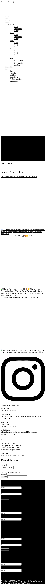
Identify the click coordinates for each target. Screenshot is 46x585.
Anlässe (17, 65)
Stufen (7, 23)
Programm (18, 29)
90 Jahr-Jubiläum (16, 79)
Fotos (7, 19)
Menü (3, 13)
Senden (4, 477)
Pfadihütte (9, 67)
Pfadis (12, 41)
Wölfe (12, 33)
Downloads (14, 77)
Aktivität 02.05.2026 (8, 410)
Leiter (16, 31)
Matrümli (13, 75)
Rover (12, 57)
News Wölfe (5, 440)
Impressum (14, 81)
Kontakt (8, 21)
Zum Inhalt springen (8, 2)
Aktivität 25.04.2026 (8, 426)
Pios (11, 49)
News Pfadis (5, 408)
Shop (12, 71)
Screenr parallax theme (9, 583)
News (7, 17)
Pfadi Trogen (11, 7)
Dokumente (18, 63)
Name (3, 465)
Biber (12, 25)
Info (6, 69)
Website (3, 474)
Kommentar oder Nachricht (11, 472)
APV (12, 59)
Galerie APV (18, 61)
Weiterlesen (5, 160)
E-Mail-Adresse (7, 467)
